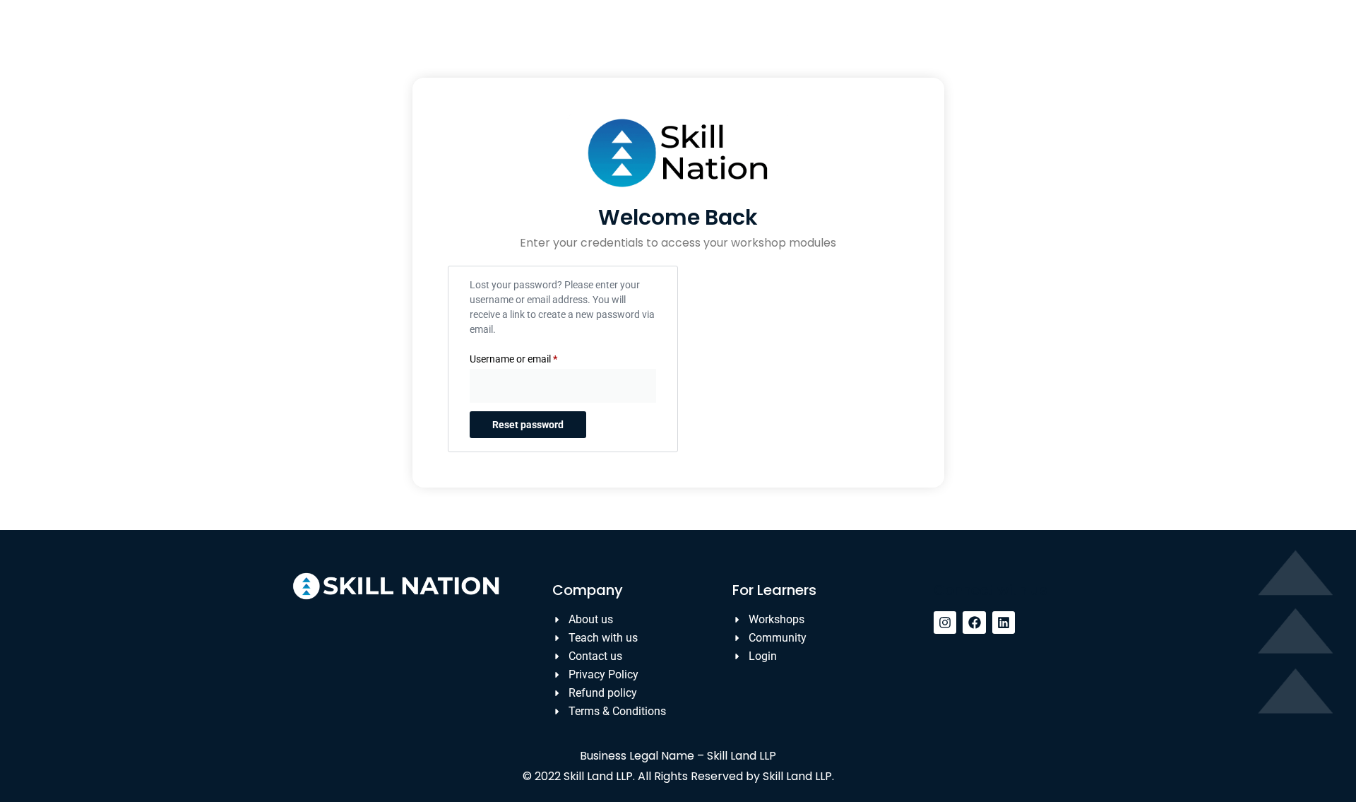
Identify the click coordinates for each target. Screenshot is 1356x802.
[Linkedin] (1003, 622)
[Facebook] (974, 622)
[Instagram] (945, 622)
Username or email (532, 357)
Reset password (528, 424)
